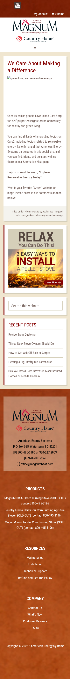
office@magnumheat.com (37, 464)
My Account (41, 14)
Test (35, 415)
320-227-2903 (48, 452)
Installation (35, 564)
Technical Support (35, 571)
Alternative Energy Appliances (39, 211)
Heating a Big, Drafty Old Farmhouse (30, 362)
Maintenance (35, 558)
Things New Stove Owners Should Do (31, 344)
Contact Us (35, 608)
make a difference (36, 215)
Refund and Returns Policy (35, 578)
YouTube (23, 3)
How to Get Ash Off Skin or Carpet (29, 353)
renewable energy (54, 215)
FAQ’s (35, 628)
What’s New (35, 614)
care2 (23, 215)
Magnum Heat (35, 30)
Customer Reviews (35, 621)
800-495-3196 (26, 452)
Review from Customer (22, 334)
